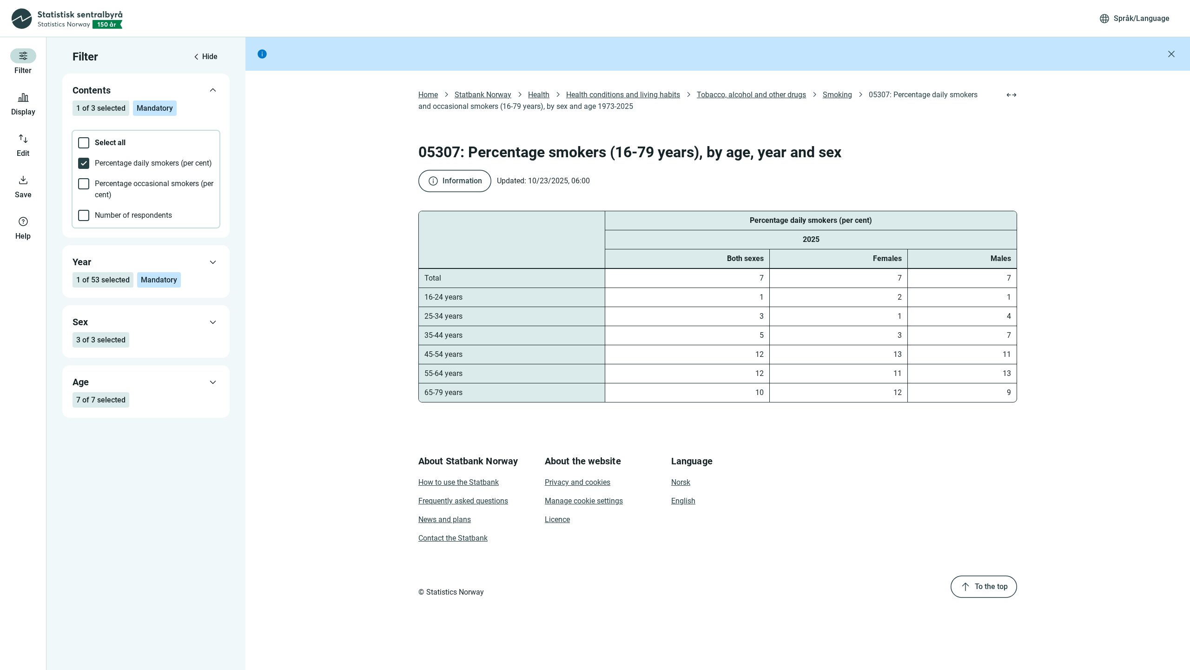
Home (428, 94)
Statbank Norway (483, 94)
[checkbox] (146, 143)
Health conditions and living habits (623, 94)
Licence (557, 519)
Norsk (680, 482)
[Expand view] (1011, 95)
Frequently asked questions (463, 500)
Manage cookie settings (584, 500)
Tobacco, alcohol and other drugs (751, 94)
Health (538, 94)
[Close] (1171, 54)
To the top (991, 586)
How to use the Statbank (458, 482)
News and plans (444, 519)
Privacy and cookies (577, 482)
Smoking (837, 94)
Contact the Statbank (453, 538)
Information (462, 180)
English (683, 500)
